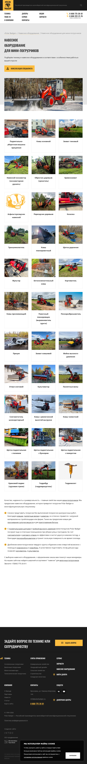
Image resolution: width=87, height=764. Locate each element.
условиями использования (33, 757)
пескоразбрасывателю (26, 538)
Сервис (24, 17)
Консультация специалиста (21, 68)
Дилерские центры (64, 700)
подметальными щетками (20, 529)
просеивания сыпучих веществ (21, 522)
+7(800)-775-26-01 (19, 563)
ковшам (20, 516)
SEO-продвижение (11, 737)
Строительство (35, 674)
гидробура (33, 548)
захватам (45, 516)
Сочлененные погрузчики (13, 664)
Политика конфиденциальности (16, 720)
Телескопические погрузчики (15, 674)
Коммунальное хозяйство (39, 664)
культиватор (33, 551)
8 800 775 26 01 (37, 703)
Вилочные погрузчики (12, 667)
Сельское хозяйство (37, 670)
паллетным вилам (31, 516)
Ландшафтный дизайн (38, 667)
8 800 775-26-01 (76, 13)
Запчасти (42, 17)
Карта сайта (8, 704)
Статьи (6, 701)
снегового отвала (29, 535)
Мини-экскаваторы (11, 670)
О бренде (7, 691)
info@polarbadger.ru (38, 699)
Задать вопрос (70, 643)
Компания (8, 685)
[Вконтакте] (59, 691)
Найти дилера (62, 674)
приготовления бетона (48, 522)
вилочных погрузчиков (69, 560)
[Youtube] (64, 691)
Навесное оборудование (66, 669)
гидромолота (21, 548)
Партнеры (8, 694)
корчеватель (21, 551)
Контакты (25, 20)
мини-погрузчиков (70, 500)
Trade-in (7, 17)
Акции (41, 14)
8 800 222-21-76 (76, 16)
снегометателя (14, 535)
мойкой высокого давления (44, 529)
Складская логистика (38, 677)
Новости (7, 697)
